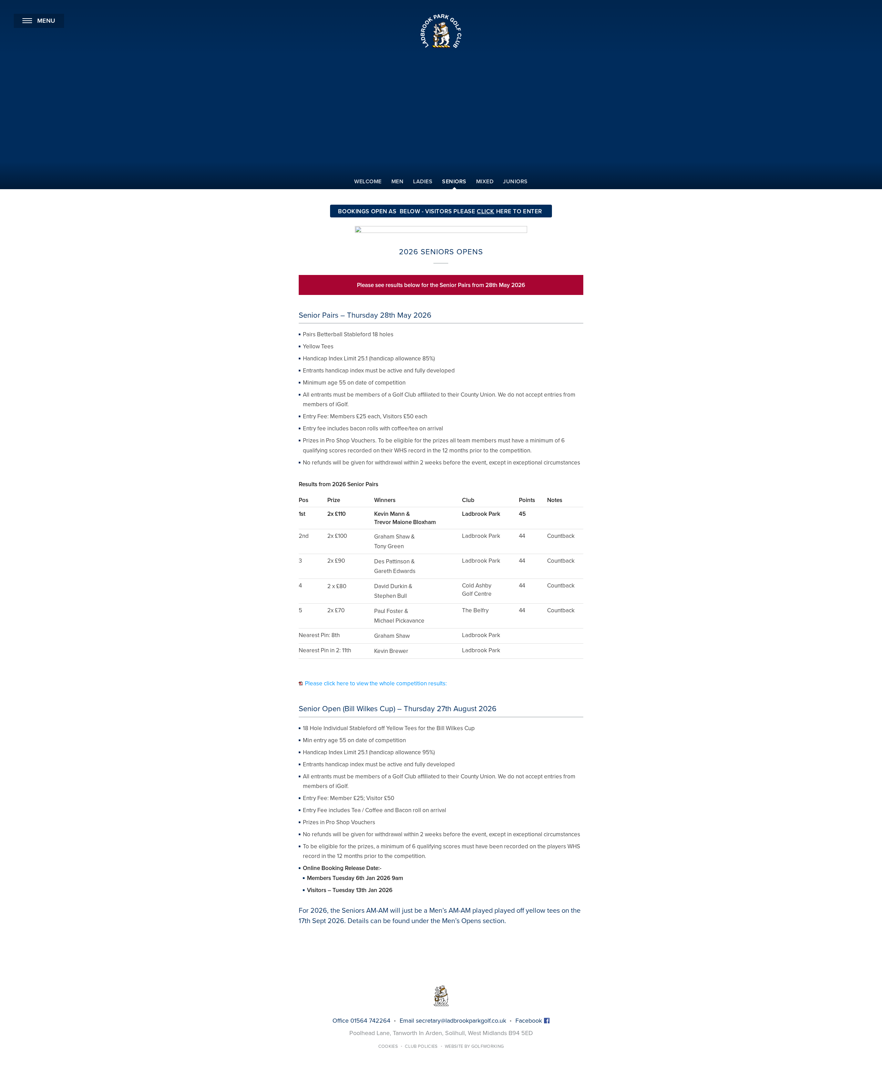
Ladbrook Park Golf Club (441, 31)
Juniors (515, 181)
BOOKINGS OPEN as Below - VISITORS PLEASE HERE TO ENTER (441, 211)
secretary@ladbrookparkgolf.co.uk (461, 1020)
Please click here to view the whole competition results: (376, 683)
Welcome (368, 181)
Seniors (454, 181)
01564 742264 (370, 1020)
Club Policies (421, 1046)
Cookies (388, 1046)
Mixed (485, 181)
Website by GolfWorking (474, 1046)
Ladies (422, 181)
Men (397, 181)
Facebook (529, 1020)
